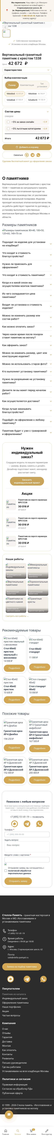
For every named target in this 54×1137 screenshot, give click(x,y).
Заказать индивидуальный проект (27, 481)
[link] (5, 27)
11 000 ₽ (37, 657)
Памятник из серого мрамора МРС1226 (32, 519)
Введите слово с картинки (17, 855)
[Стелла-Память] (11, 905)
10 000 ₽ (37, 693)
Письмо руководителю (14, 1062)
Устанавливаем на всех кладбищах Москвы (25, 1071)
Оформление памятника (15, 1002)
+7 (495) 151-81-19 (19, 816)
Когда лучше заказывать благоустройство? (16, 410)
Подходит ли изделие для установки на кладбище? (23, 244)
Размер (12, 85)
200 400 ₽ (39, 773)
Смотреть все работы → (17, 616)
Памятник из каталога (14, 994)
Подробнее (14, 668)
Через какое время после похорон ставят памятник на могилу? (22, 336)
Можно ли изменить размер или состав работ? (21, 317)
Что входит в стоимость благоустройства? (16, 255)
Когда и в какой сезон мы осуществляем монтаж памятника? (23, 284)
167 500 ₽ (39, 740)
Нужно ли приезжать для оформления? (17, 266)
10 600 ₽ (12, 693)
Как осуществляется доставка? (21, 401)
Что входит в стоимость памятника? (23, 275)
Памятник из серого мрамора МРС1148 (32, 537)
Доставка (7, 1041)
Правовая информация (14, 1084)
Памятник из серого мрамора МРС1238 (32, 501)
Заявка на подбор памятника (22, 967)
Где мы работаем (11, 1067)
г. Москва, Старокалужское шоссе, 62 (25, 949)
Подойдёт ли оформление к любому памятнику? (23, 421)
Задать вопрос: (11, 840)
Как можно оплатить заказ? (18, 326)
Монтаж (6, 1045)
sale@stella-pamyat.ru (18, 957)
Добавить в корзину (28, 147)
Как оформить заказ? (14, 345)
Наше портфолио (11, 1006)
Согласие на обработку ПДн (17, 1088)
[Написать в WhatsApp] (38, 155)
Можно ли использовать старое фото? (24, 364)
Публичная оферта (12, 1093)
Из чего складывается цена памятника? (18, 295)
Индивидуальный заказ (14, 998)
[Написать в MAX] (27, 155)
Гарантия (7, 1037)
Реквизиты (8, 1058)
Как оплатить (9, 1050)
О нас (5, 1028)
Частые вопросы (11, 1015)
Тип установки (42, 85)
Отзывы (6, 1033)
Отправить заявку (18, 881)
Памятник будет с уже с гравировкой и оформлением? (24, 432)
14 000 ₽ (12, 658)
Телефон (9, 829)
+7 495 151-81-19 (28, 16)
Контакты (7, 1054)
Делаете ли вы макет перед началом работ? (24, 392)
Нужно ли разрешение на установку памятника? (23, 381)
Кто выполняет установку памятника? (24, 371)
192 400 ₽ (13, 773)
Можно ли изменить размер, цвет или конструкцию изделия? (24, 355)
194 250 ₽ (13, 739)
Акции (5, 1011)
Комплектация (27, 85)
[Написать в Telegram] (32, 155)
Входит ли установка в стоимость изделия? (22, 306)
